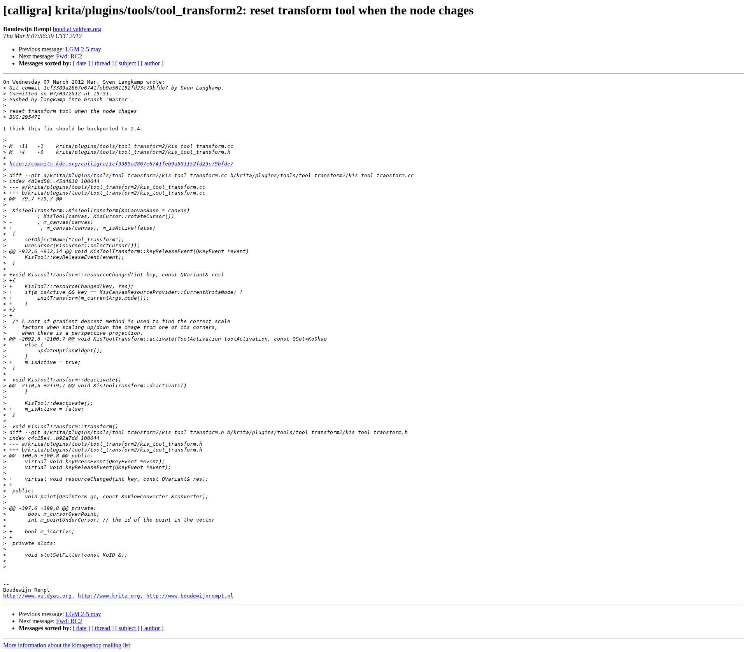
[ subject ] (127, 63)
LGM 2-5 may (83, 49)
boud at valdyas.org (77, 29)
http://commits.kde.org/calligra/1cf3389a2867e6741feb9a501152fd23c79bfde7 (121, 164)
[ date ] (81, 63)
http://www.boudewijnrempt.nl (189, 596)
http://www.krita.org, (110, 596)
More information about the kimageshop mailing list (66, 645)
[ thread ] (102, 63)
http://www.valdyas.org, (39, 596)
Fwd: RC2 (69, 56)
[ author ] (152, 63)
